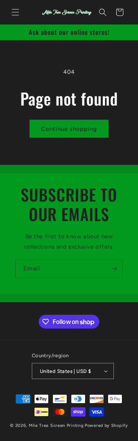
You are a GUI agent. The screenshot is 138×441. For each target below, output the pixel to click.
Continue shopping (69, 128)
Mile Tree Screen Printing (56, 425)
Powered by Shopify (106, 425)
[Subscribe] (113, 269)
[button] (15, 12)
